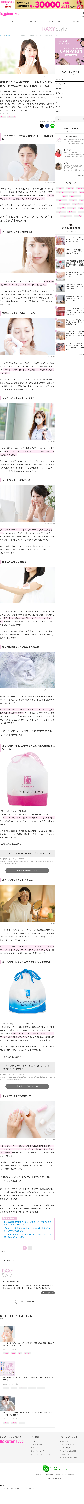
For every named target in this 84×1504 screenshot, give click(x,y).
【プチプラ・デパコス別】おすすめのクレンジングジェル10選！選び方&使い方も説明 (27, 1235)
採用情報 (71, 1475)
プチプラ (61, 208)
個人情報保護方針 (48, 1475)
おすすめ (14, 1388)
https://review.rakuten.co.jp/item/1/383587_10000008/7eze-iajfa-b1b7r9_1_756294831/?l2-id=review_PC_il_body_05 (27, 1078)
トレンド (73, 200)
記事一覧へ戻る (27, 1301)
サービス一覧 (4, 1488)
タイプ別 (78, 216)
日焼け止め (32, 1388)
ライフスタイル (66, 216)
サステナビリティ (30, 1488)
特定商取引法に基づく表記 (68, 1457)
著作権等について (61, 1475)
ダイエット (61, 212)
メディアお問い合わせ (67, 1444)
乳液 (20, 1353)
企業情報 (38, 1475)
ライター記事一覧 (48, 1293)
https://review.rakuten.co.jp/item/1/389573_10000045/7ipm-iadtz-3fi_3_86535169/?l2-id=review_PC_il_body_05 (27, 862)
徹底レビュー (75, 196)
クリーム (27, 1353)
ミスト (21, 1422)
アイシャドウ (61, 200)
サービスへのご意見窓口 (68, 1451)
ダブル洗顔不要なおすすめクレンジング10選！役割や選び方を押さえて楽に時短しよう (27, 1223)
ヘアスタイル (65, 204)
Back (3, 1252)
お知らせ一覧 (64, 1441)
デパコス (71, 212)
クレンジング (12, 117)
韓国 (64, 196)
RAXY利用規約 (65, 1454)
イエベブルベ (77, 204)
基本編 (13, 1353)
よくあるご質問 (65, 1448)
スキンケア (8, 114)
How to (3, 117)
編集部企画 (22, 1388)
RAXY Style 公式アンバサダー (66, 192)
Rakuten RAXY (9, 14)
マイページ (34, 1448)
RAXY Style (33, 21)
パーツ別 (71, 208)
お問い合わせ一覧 (16, 1488)
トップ (11, 21)
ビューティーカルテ (37, 1451)
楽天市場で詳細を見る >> (27, 870)
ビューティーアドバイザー (39, 1454)
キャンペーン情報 (55, 21)
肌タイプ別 (41, 1388)
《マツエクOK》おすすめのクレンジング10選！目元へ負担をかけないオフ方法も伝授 (28, 1229)
